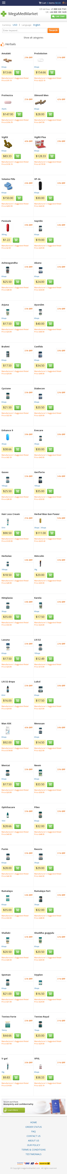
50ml (3, 528)
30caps (4, 444)
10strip (4, 1030)
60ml (3, 695)
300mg (4, 234)
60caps (4, 67)
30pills (4, 109)
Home (33, 1122)
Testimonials (33, 1154)
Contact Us (34, 1135)
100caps (4, 486)
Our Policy (33, 1145)
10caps (36, 1030)
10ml (3, 821)
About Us (33, 1140)
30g (35, 569)
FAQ (33, 1131)
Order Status (33, 1126)
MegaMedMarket (23, 13)
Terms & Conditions (34, 1149)
